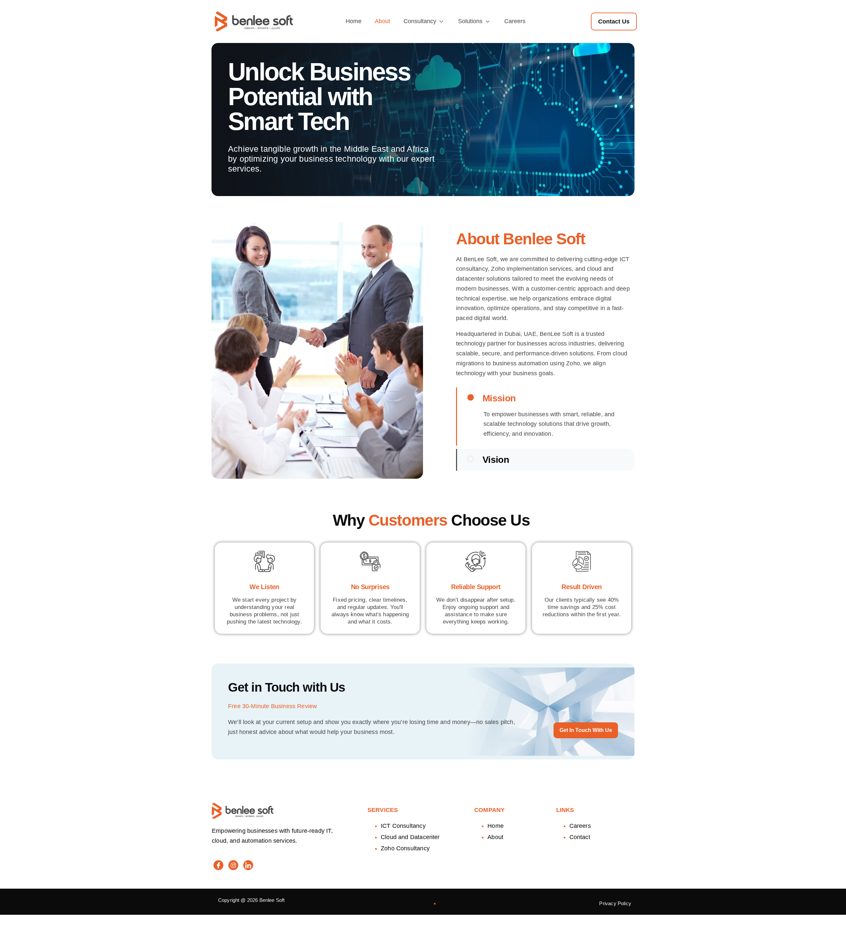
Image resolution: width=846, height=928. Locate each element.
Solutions (470, 21)
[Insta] (233, 865)
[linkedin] (248, 865)
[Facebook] (218, 865)
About (382, 21)
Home (354, 21)
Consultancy (420, 21)
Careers (514, 21)
